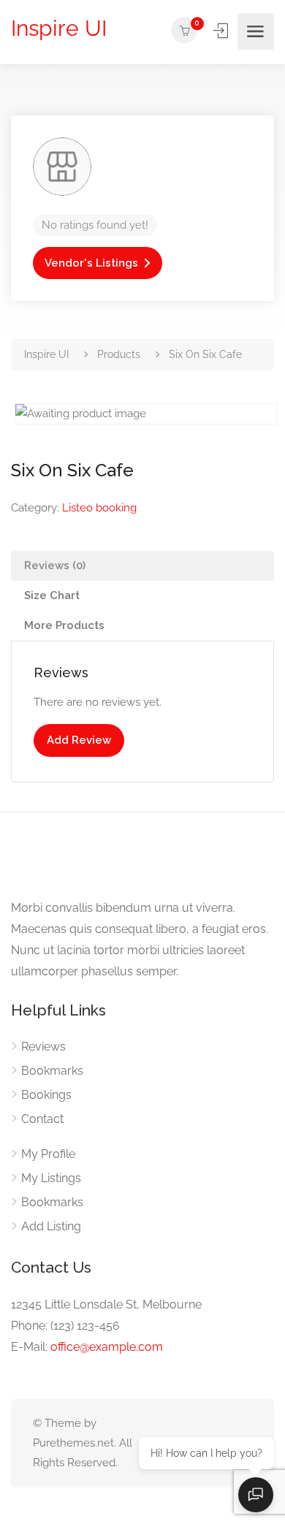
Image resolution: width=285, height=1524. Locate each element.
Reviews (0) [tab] (55, 565)
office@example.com (106, 1347)
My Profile (48, 1154)
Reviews (43, 1047)
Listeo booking (99, 507)
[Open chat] (255, 1494)
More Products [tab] (64, 625)
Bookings (46, 1095)
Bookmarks (52, 1071)
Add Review (79, 740)
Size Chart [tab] (52, 595)
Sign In (222, 30)
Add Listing (51, 1226)
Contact (42, 1119)
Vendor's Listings (91, 263)
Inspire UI (59, 28)
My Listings (51, 1178)
